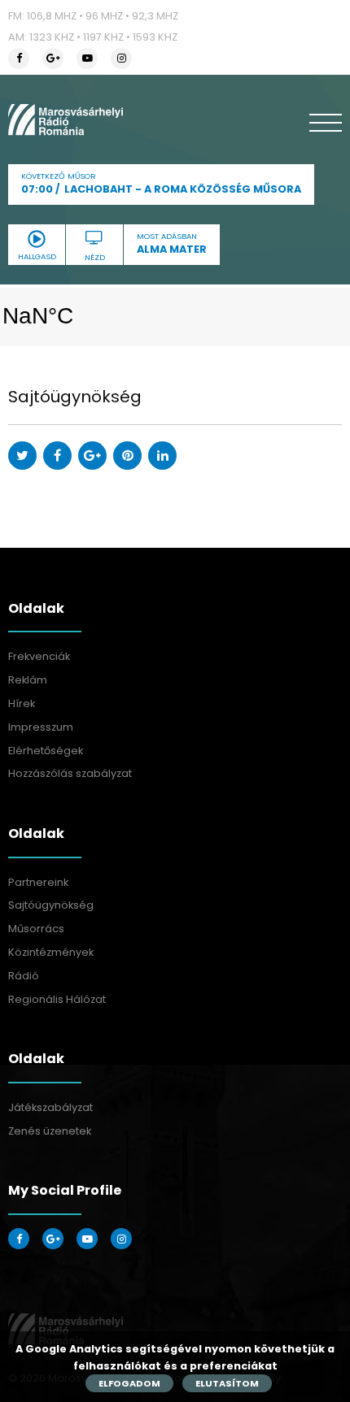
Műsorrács (36, 928)
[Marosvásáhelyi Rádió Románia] (65, 119)
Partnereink (38, 882)
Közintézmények (51, 952)
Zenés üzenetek (49, 1131)
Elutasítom (227, 1383)
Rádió (23, 976)
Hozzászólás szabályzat (70, 773)
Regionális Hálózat (57, 999)
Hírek (21, 703)
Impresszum (40, 727)
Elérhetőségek (45, 750)
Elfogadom (129, 1383)
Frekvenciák (39, 656)
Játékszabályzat (50, 1107)
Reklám (27, 680)
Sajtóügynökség (51, 905)
